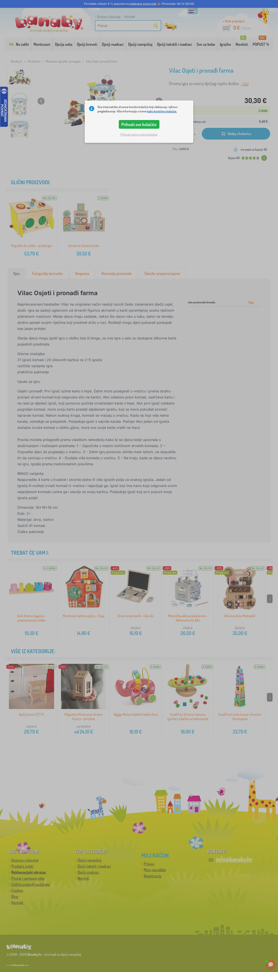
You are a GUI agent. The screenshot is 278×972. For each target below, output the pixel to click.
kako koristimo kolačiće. (162, 111)
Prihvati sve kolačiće (139, 124)
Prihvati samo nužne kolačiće (139, 134)
